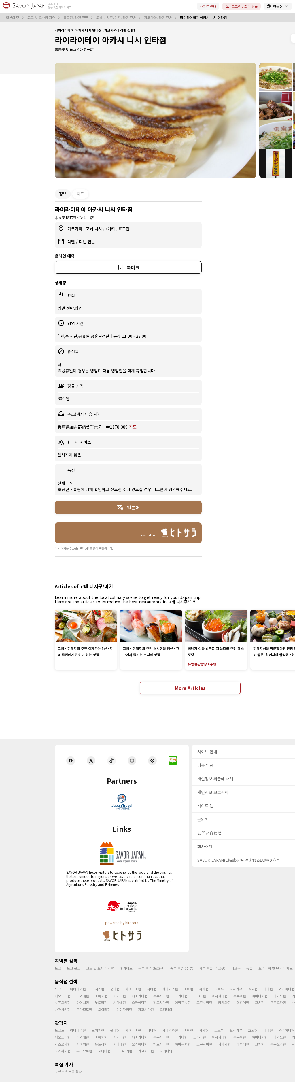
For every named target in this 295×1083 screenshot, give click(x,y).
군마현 (115, 988)
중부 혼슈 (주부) (181, 968)
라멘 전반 (87, 241)
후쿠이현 (239, 995)
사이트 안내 (208, 6)
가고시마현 (146, 1009)
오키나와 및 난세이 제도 (275, 968)
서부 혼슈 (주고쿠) (212, 968)
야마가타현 (140, 995)
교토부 (219, 988)
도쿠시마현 (204, 1002)
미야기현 (101, 995)
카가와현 (224, 1002)
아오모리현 (63, 995)
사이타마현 (133, 988)
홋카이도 (126, 968)
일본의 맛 (13, 18)
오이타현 (104, 1009)
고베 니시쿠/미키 (101, 228)
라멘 (71, 241)
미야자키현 (124, 1009)
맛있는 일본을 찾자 (68, 1071)
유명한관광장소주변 (202, 663)
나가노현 (279, 995)
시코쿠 (236, 968)
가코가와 (75, 228)
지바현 (151, 988)
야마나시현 (260, 995)
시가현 (204, 988)
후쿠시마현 (161, 995)
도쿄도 (59, 988)
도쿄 (58, 968)
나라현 (268, 988)
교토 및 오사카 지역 (41, 18)
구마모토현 (84, 1009)
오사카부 (236, 988)
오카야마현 (140, 1002)
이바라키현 (78, 988)
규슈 (249, 968)
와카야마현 (286, 988)
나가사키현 (63, 1009)
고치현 (259, 1002)
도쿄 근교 (73, 968)
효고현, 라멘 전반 (76, 18)
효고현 (124, 228)
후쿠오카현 (278, 1002)
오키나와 (166, 1009)
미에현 (188, 988)
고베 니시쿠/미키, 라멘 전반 (116, 18)
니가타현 (181, 995)
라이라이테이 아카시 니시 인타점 (111, 40)
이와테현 (82, 995)
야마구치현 (183, 1002)
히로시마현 (161, 1002)
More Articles (190, 687)
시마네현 (119, 1002)
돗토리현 (101, 1002)
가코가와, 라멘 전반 (158, 18)
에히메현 (243, 1002)
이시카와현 (220, 995)
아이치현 (82, 1002)
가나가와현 (170, 988)
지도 (80, 194)
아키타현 (119, 995)
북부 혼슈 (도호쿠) (151, 968)
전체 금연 (66, 483)
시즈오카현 (63, 1002)
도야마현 (199, 995)
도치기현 (98, 988)
